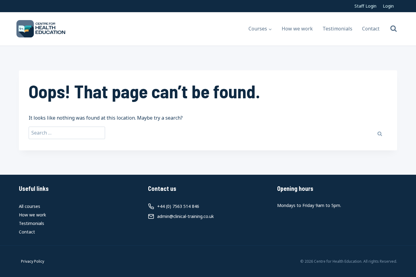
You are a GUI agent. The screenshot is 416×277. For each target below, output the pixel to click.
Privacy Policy (32, 261)
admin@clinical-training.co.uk (185, 216)
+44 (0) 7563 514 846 (178, 206)
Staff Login (365, 6)
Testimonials (337, 28)
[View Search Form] (393, 29)
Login (388, 6)
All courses (29, 206)
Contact (370, 28)
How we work (297, 28)
